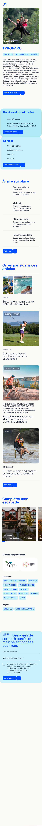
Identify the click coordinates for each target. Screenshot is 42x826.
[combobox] (21, 658)
